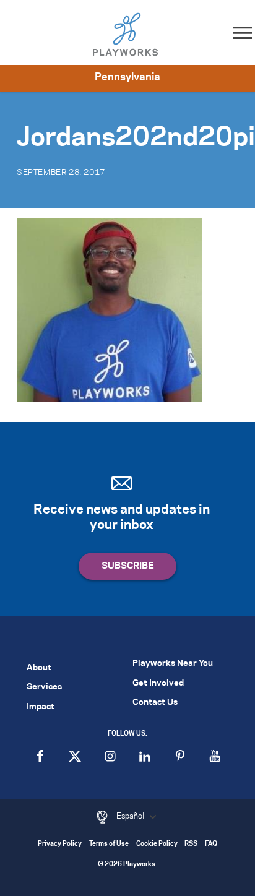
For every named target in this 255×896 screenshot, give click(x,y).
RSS (190, 844)
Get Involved (158, 683)
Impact (40, 707)
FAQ (211, 844)
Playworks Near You (172, 664)
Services (44, 687)
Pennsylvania (127, 77)
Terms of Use (109, 844)
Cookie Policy (157, 844)
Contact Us (155, 703)
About (39, 668)
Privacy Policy (60, 844)
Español (131, 816)
